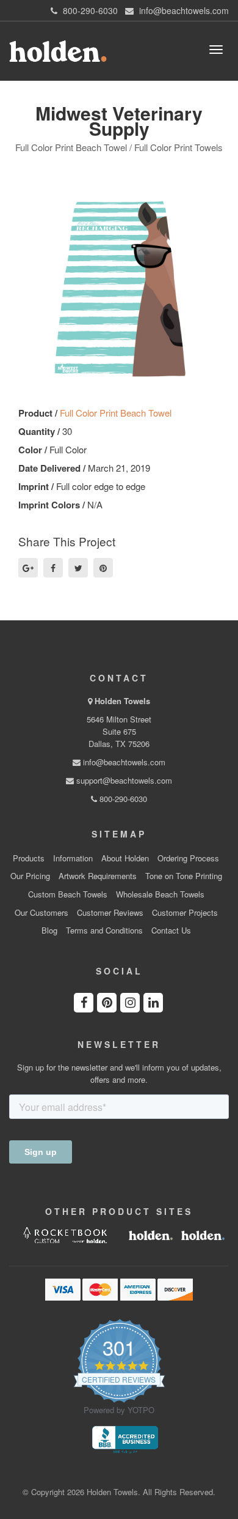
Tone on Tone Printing (183, 876)
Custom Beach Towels (67, 894)
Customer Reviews (110, 912)
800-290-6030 (122, 798)
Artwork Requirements (98, 876)
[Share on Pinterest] (103, 568)
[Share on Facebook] (53, 568)
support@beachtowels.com (123, 780)
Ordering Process (188, 858)
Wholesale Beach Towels (160, 894)
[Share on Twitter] (78, 568)
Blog (49, 930)
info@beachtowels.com (123, 762)
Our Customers (41, 912)
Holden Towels (122, 701)
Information (73, 858)
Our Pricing (30, 876)
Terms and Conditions (104, 930)
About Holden (125, 858)
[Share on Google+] (28, 568)
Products (29, 858)
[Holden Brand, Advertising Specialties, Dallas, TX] (125, 1438)
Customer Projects (185, 912)
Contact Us (171, 930)
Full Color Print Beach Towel (115, 412)
